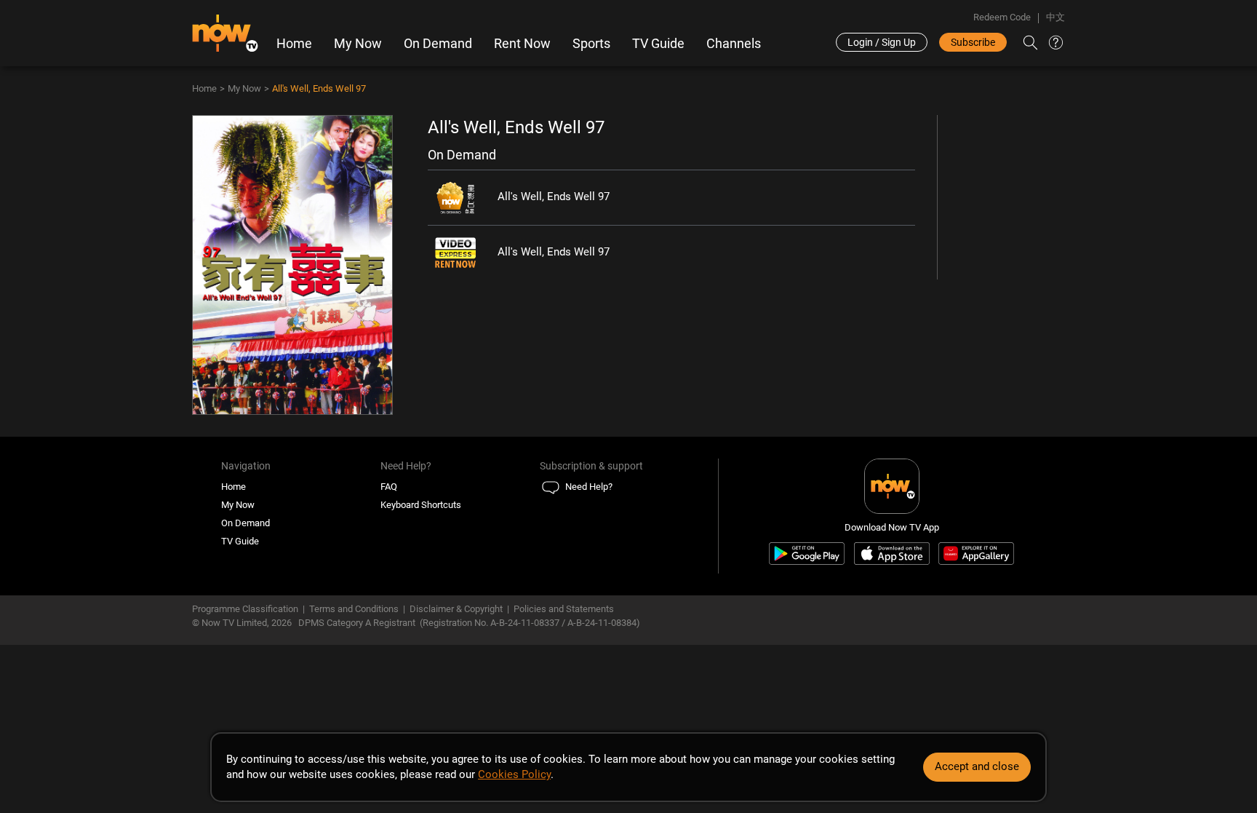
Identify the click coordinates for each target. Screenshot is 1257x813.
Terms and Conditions (354, 608)
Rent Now (522, 43)
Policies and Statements (564, 608)
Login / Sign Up (881, 42)
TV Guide (658, 43)
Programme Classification (245, 608)
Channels (733, 43)
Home (294, 43)
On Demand (438, 43)
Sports (591, 43)
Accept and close (977, 766)
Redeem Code (1002, 17)
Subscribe (973, 42)
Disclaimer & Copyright (456, 608)
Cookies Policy (514, 774)
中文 (1055, 17)
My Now (358, 43)
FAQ (388, 486)
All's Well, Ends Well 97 (319, 88)
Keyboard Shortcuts (420, 504)
